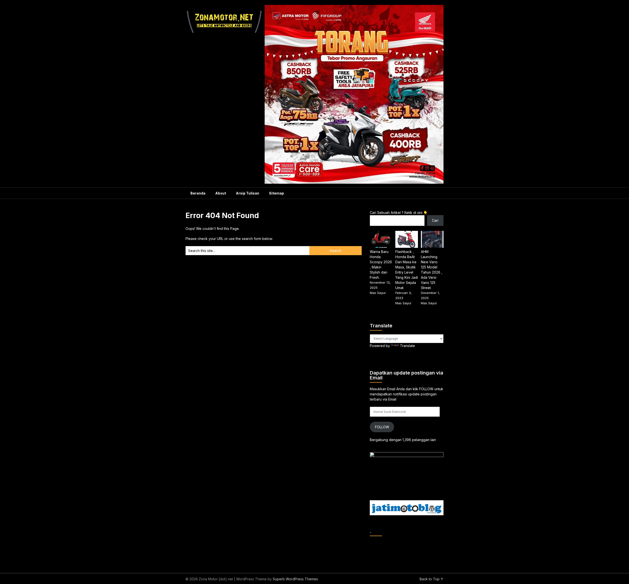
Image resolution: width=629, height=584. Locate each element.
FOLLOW (382, 427)
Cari (435, 220)
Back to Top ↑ (431, 579)
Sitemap (276, 193)
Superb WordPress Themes (295, 579)
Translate (407, 346)
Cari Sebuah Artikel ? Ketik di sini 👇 (399, 212)
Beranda (197, 193)
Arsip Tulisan (247, 193)
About (220, 193)
